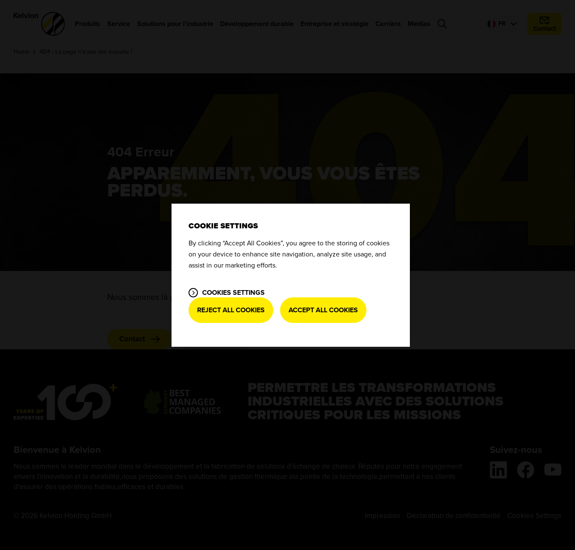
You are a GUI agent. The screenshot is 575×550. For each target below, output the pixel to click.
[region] (291, 275)
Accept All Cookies (323, 310)
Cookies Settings (233, 292)
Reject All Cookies (231, 310)
